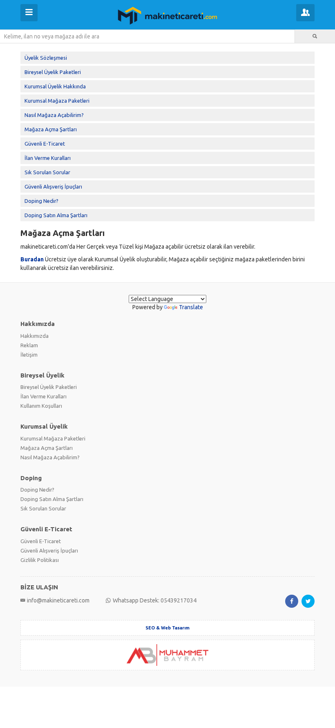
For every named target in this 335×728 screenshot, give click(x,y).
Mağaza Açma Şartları (51, 129)
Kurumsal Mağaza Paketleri (57, 100)
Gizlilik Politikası (39, 560)
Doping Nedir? (41, 201)
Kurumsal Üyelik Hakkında (55, 86)
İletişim (29, 354)
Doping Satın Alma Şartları (56, 215)
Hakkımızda (34, 336)
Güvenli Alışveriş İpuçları (53, 186)
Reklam (29, 345)
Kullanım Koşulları (41, 406)
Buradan (32, 259)
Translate (191, 307)
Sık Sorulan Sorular (47, 172)
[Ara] (315, 36)
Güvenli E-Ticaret (45, 143)
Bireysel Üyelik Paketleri (53, 72)
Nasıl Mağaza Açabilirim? (54, 115)
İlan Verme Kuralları (48, 158)
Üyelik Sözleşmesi (46, 58)
